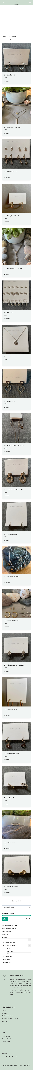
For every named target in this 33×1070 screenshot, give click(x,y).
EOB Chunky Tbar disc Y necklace (13, 268)
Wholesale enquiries (8, 1016)
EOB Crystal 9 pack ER (10, 312)
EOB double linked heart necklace (14, 445)
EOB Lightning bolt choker (11, 576)
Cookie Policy (6, 1042)
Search (29, 907)
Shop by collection (10, 943)
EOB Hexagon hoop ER (10, 534)
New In (4, 940)
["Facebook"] (3, 1056)
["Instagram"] (9, 1056)
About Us (4, 1021)
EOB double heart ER (10, 401)
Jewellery (5, 934)
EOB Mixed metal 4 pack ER (11, 621)
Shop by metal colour (11, 945)
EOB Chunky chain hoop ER (11, 216)
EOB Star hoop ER (9, 798)
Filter (4, 919)
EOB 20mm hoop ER (9, 75)
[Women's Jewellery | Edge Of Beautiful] (16, 2)
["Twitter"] (6, 1056)
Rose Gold (10, 951)
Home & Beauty (6, 931)
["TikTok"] (12, 1056)
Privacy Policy (6, 1036)
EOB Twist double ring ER (11, 886)
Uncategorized (6, 962)
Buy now (6, 81)
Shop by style (8, 957)
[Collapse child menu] (29, 945)
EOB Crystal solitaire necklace (12, 357)
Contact (4, 1010)
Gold (8, 948)
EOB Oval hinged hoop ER (11, 709)
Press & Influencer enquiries (10, 1018)
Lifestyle (4, 937)
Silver (9, 954)
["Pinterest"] (15, 1056)
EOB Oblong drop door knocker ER (14, 665)
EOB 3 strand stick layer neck (12, 127)
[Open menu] (3, 2)
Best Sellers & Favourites (9, 929)
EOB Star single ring (9, 842)
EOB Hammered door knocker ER (13, 490)
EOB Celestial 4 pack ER (10, 171)
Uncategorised (6, 959)
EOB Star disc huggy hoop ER (12, 753)
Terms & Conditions (7, 1039)
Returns (4, 1013)
